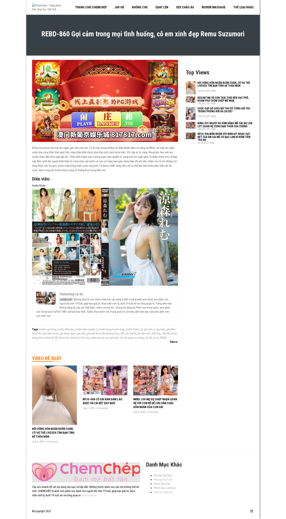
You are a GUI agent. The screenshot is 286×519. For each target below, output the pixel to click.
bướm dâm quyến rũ (87, 329)
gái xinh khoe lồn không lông (103, 333)
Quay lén (161, 7)
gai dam (160, 329)
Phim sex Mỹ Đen (163, 492)
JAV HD (166, 333)
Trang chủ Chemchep (91, 7)
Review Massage (213, 7)
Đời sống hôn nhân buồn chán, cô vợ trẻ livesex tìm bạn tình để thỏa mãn (53, 432)
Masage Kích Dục (163, 479)
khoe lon (64, 337)
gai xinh (81, 333)
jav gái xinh (144, 333)
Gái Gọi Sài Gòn (163, 475)
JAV (122, 333)
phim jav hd (97, 337)
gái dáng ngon (67, 333)
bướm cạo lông (47, 329)
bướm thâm (132, 329)
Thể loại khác (243, 7)
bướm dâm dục (66, 329)
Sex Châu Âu (185, 7)
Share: (174, 342)
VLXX (149, 337)
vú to (156, 337)
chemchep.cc (89, 495)
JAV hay (155, 333)
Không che (140, 7)
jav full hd (131, 333)
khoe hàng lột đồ (48, 337)
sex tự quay (126, 337)
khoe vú (74, 337)
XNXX (163, 337)
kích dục (85, 337)
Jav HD (119, 7)
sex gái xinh (111, 337)
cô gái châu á (147, 329)
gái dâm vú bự (51, 333)
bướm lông (105, 329)
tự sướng (139, 337)
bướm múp (118, 329)
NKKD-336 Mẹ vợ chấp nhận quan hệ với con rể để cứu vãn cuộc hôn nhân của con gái (155, 403)
